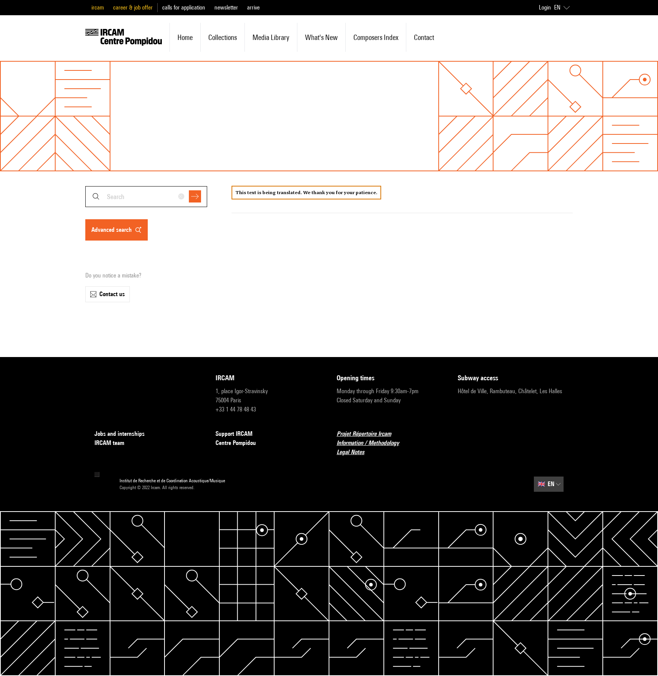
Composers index (375, 37)
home (185, 37)
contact (424, 37)
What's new (321, 37)
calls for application (183, 7)
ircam (97, 7)
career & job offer (133, 7)
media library (270, 37)
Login (545, 7)
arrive (253, 7)
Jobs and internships (119, 433)
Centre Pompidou (236, 442)
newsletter (226, 7)
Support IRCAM (234, 433)
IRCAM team (109, 442)
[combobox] (146, 196)
